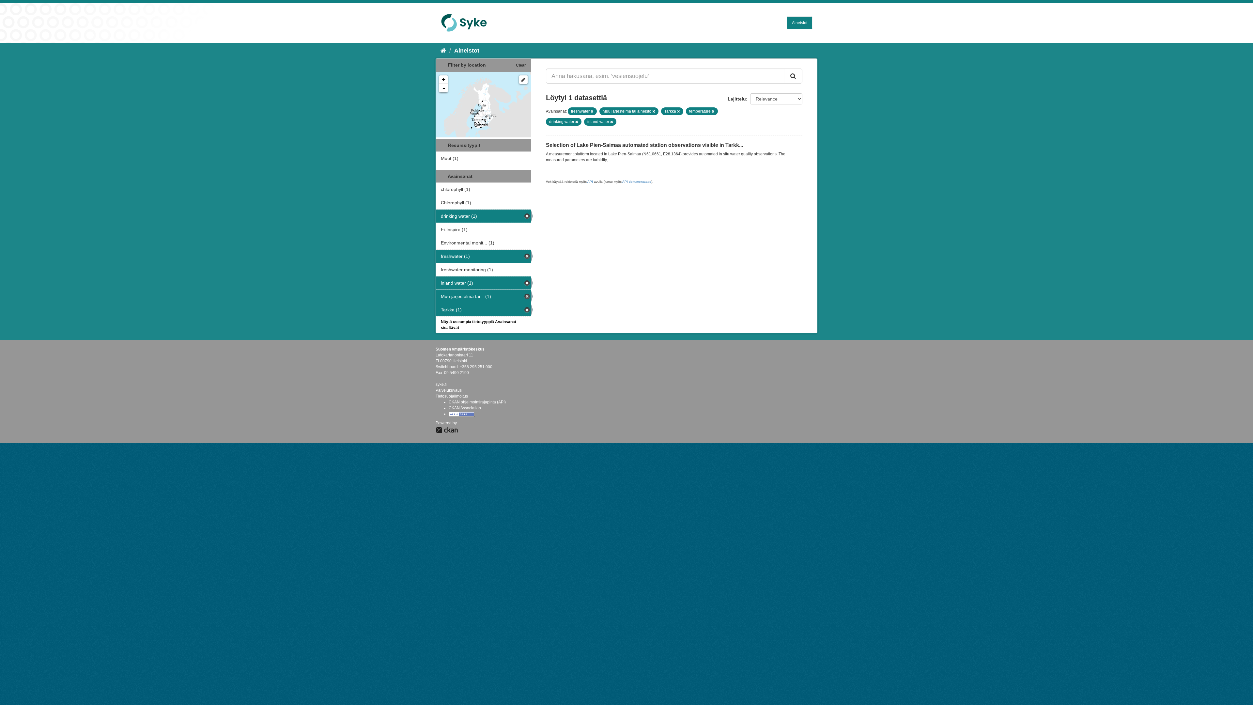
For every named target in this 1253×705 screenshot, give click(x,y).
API (590, 181)
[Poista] (592, 111)
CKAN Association (465, 408)
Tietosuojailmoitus (452, 396)
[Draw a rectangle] (523, 79)
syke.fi (441, 384)
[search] (793, 76)
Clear (521, 65)
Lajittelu (737, 99)
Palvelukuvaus (449, 390)
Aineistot (799, 23)
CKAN (447, 430)
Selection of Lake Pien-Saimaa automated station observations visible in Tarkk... (644, 145)
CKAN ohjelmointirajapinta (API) (477, 402)
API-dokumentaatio (636, 181)
